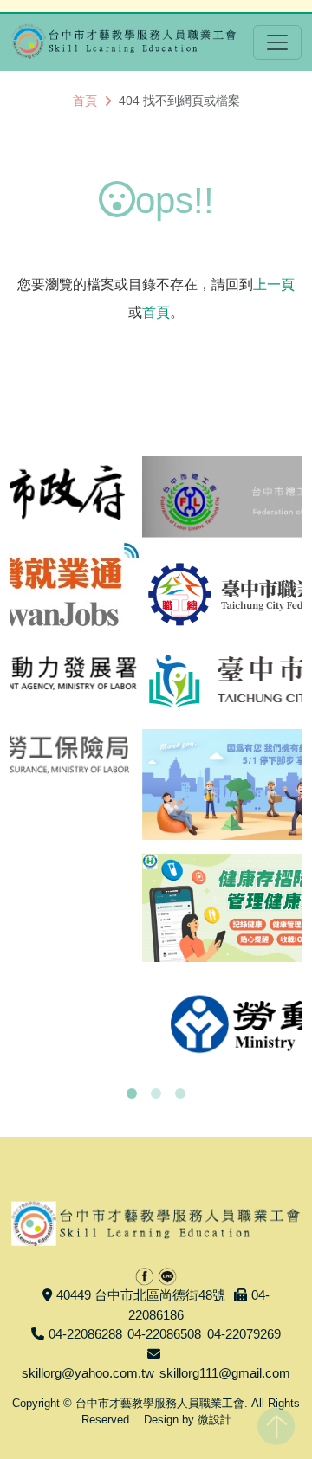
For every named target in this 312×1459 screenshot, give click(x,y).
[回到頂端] (276, 1422)
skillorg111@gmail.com (224, 1372)
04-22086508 (164, 1334)
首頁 (85, 100)
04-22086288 (85, 1334)
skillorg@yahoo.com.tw (88, 1372)
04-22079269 (244, 1334)
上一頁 (274, 284)
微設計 (214, 1419)
